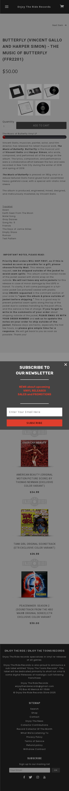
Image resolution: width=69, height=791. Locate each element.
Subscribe (34, 422)
